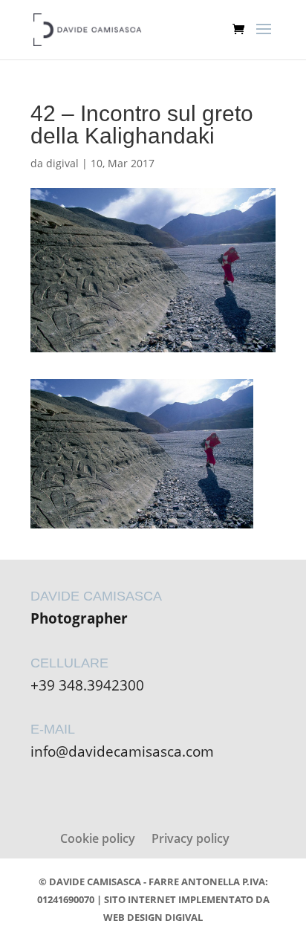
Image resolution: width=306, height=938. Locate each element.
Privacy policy (191, 838)
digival (62, 163)
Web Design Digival (153, 917)
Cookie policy (97, 838)
